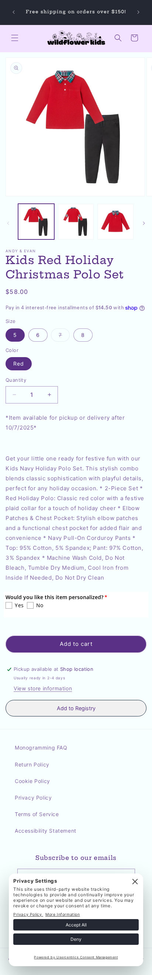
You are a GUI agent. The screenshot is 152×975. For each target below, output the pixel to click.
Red (18, 363)
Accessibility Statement (45, 831)
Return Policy (32, 764)
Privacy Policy (33, 797)
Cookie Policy (32, 781)
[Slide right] (144, 223)
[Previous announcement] (14, 12)
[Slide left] (8, 223)
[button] (15, 38)
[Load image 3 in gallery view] (115, 222)
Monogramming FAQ (41, 747)
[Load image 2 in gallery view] (76, 222)
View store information (43, 688)
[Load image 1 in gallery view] (36, 222)
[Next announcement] (138, 12)
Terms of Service (37, 814)
